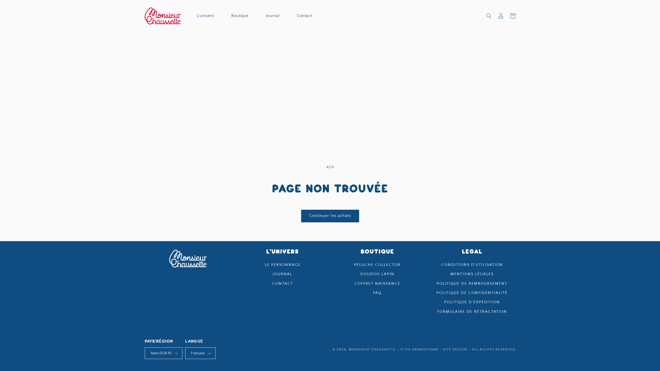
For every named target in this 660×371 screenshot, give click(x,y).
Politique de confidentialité (472, 293)
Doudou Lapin (377, 274)
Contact (282, 284)
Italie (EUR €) (161, 353)
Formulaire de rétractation (472, 312)
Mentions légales (472, 274)
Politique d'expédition (472, 302)
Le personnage (283, 265)
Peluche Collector (377, 265)
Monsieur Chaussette (372, 349)
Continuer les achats (330, 216)
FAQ (377, 293)
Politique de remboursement (472, 284)
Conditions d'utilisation (472, 265)
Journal (282, 274)
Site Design (455, 349)
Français (198, 353)
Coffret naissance (377, 284)
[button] (489, 16)
